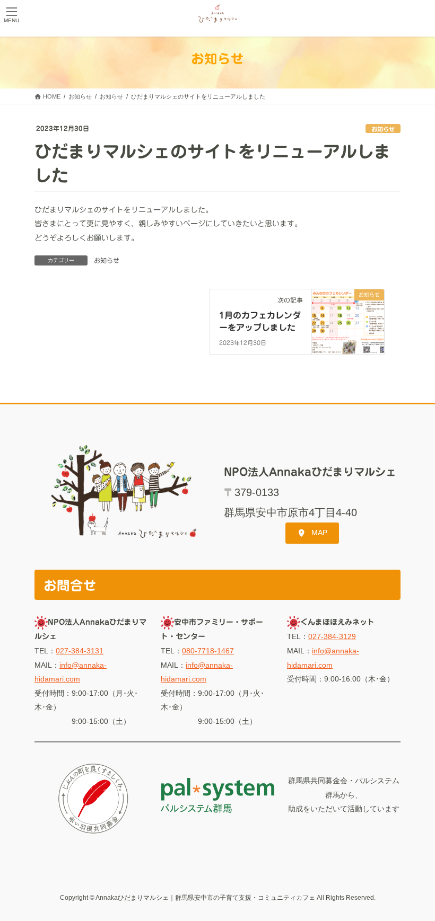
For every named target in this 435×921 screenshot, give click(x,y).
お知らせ (383, 129)
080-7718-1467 (208, 651)
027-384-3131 (79, 651)
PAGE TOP (415, 883)
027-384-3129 (332, 636)
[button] (312, 533)
